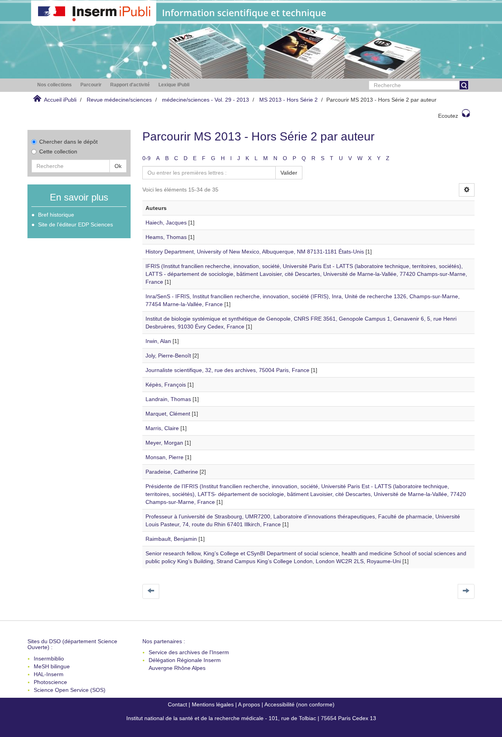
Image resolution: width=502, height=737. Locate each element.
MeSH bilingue (52, 666)
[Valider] (464, 85)
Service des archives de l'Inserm (189, 652)
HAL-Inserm (49, 674)
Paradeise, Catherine (172, 472)
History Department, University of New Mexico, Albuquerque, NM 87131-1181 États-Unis (255, 251)
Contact (177, 704)
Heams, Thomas (166, 237)
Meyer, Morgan (164, 443)
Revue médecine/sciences (119, 100)
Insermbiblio (49, 658)
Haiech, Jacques (166, 222)
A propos (249, 704)
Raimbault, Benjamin (171, 539)
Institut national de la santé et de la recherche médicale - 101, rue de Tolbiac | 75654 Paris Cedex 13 (251, 718)
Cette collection (58, 151)
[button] (54, 84)
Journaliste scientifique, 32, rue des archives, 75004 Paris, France (227, 370)
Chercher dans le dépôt (68, 142)
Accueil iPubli (60, 100)
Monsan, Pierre (165, 457)
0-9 (146, 158)
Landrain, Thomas (168, 399)
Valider (288, 173)
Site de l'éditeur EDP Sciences (75, 224)
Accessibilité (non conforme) (299, 704)
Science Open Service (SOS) (69, 690)
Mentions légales (213, 704)
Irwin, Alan (158, 341)
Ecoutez (448, 116)
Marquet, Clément (168, 413)
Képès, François (166, 384)
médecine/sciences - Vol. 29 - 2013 (205, 100)
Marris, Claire (162, 428)
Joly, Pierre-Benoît (168, 355)
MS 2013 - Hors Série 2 (288, 100)
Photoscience (50, 682)
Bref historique (56, 215)
